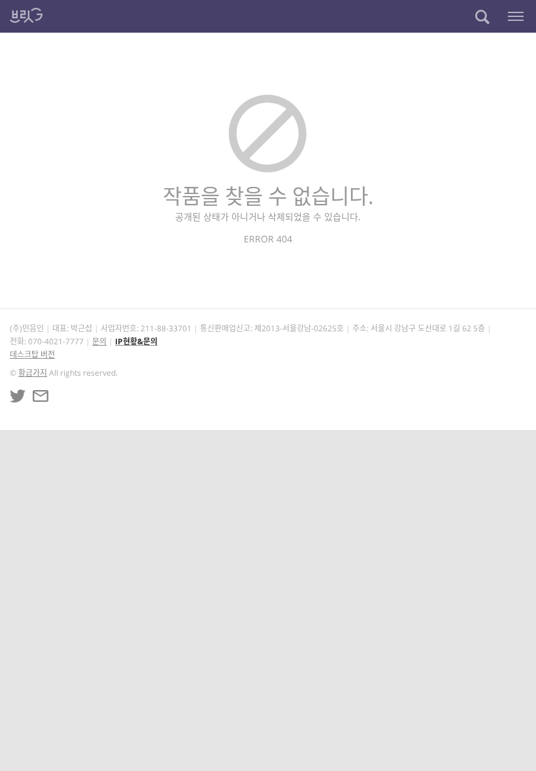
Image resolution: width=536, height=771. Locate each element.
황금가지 (32, 372)
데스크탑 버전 (32, 354)
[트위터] (17, 396)
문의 (99, 341)
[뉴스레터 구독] (40, 396)
